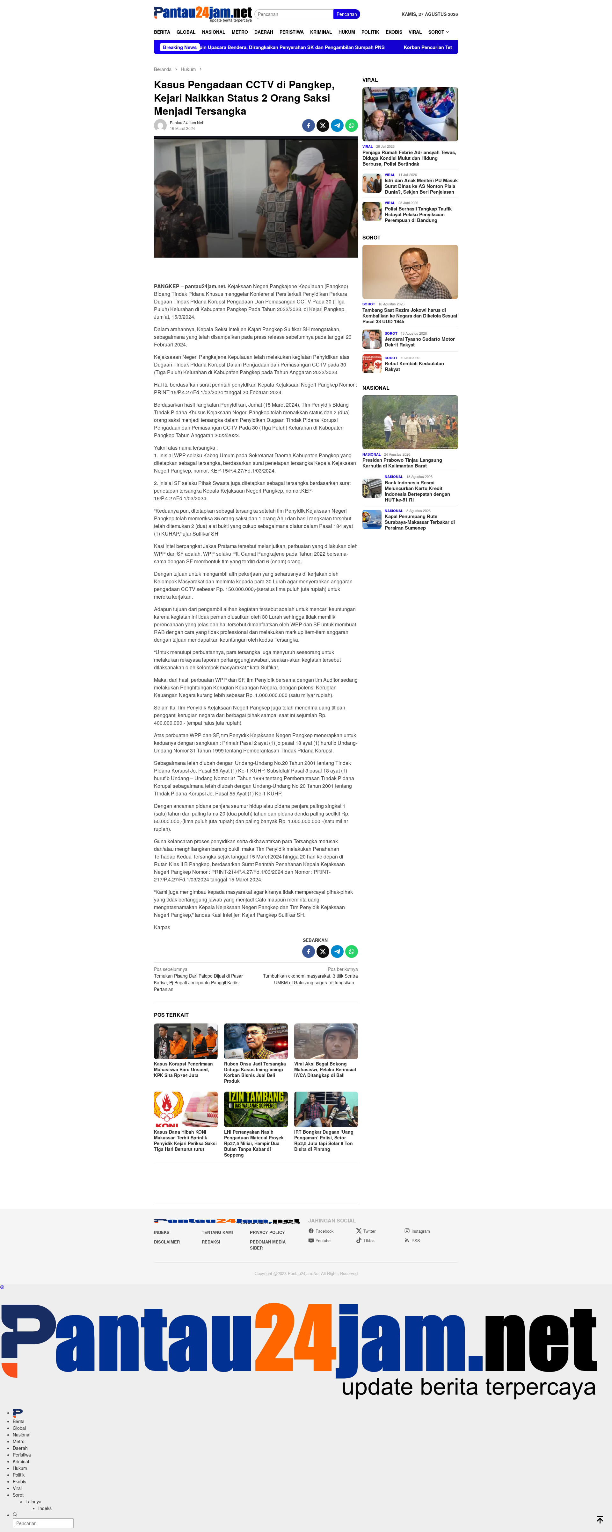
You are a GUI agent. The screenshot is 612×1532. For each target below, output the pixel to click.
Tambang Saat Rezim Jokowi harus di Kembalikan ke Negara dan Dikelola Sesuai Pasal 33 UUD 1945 (409, 315)
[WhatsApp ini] (351, 125)
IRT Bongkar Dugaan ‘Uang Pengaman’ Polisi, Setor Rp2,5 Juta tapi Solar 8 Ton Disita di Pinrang (323, 1140)
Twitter (369, 1231)
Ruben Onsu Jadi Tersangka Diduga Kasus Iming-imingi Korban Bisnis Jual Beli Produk (255, 1072)
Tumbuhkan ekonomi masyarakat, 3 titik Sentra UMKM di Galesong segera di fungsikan (310, 976)
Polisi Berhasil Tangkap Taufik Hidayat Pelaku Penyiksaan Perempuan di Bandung (418, 214)
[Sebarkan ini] (308, 125)
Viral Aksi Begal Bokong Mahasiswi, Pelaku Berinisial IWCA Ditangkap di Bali (325, 1069)
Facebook (325, 1231)
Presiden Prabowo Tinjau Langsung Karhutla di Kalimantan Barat (402, 462)
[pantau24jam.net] (204, 13)
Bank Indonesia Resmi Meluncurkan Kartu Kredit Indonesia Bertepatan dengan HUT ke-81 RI (417, 491)
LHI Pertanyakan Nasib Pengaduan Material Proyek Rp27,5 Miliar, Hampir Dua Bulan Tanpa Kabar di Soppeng (254, 1143)
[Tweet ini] (323, 125)
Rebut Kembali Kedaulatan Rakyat (414, 366)
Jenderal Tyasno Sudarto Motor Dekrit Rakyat (420, 341)
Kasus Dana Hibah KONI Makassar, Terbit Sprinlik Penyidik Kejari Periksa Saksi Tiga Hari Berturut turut (185, 1140)
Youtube (323, 1240)
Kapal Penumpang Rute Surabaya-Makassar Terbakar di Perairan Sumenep (420, 522)
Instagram (421, 1231)
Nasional (371, 454)
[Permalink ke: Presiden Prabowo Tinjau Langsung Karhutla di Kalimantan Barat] (410, 422)
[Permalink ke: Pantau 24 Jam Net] (160, 125)
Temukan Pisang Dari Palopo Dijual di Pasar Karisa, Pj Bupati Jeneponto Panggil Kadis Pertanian (198, 979)
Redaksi (211, 1242)
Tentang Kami (217, 1232)
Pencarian (347, 14)
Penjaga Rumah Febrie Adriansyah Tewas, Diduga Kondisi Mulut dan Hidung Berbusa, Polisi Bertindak (409, 158)
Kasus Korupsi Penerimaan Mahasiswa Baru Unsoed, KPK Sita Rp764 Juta (183, 1069)
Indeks (162, 1232)
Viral (367, 146)
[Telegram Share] (337, 125)
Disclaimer (167, 1242)
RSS (416, 1240)
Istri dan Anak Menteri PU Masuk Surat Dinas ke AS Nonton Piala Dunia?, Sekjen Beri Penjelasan (421, 186)
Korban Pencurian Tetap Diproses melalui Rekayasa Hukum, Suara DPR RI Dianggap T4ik (444, 47)
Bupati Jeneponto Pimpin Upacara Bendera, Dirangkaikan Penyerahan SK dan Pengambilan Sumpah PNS (208, 47)
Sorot (368, 304)
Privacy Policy (267, 1232)
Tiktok (369, 1240)
